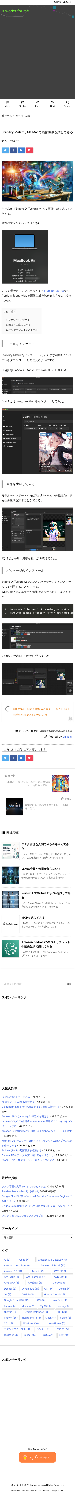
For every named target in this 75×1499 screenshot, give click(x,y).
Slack (50, 1317)
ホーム (8, 115)
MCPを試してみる (33, 917)
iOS (41, 1300)
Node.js (64, 1306)
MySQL (46, 1306)
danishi (67, 736)
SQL (8, 1323)
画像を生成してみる (18, 324)
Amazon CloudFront (17, 1265)
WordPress (57, 1323)
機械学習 (11, 1335)
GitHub (28, 1294)
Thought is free (56, 1490)
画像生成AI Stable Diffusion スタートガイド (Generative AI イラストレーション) (41, 711)
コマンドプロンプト (17, 1329)
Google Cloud (54, 1294)
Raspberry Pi (31, 1317)
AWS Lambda (36, 1276)
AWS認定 (35, 1282)
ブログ (63, 1329)
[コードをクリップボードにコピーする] (69, 611)
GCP (48, 1288)
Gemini (64, 1288)
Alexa (24, 1259)
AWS (60, 1271)
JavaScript (60, 1300)
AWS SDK (61, 1276)
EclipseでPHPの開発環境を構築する (22, 1150)
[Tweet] (5, 150)
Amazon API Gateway (52, 1259)
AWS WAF (11, 1282)
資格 (48, 1335)
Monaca (28, 1306)
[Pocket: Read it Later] (29, 150)
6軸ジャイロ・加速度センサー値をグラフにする (28, 1160)
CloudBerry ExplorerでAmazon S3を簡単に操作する (31, 1106)
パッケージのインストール (22, 329)
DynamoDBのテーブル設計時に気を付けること (28, 1155)
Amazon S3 (13, 1271)
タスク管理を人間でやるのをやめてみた (24, 1186)
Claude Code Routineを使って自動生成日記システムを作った (36, 1205)
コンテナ (43, 1329)
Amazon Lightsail (53, 1265)
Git (7, 1294)
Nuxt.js (10, 1311)
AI (7, 1259)
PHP (62, 1311)
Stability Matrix (54, 290)
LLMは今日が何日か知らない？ (41, 868)
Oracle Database (36, 1311)
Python (11, 1317)
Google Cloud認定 (16, 1300)
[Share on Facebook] (13, 150)
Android (38, 1271)
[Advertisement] (37, 60)
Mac (36, 730)
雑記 (64, 1335)
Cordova (59, 1282)
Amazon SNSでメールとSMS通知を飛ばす (25, 1116)
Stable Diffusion (47, 730)
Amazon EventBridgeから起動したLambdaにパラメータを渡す (37, 1130)
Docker (10, 1288)
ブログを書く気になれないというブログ (24, 1215)
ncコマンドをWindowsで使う (18, 1101)
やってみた (25, 115)
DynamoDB (30, 1288)
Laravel (10, 1306)
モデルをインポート (18, 319)
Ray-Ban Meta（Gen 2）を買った (20, 1191)
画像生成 (67, 730)
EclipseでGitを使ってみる (16, 1096)
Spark (65, 1317)
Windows (31, 1323)
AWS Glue (11, 1276)
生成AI (59, 730)
